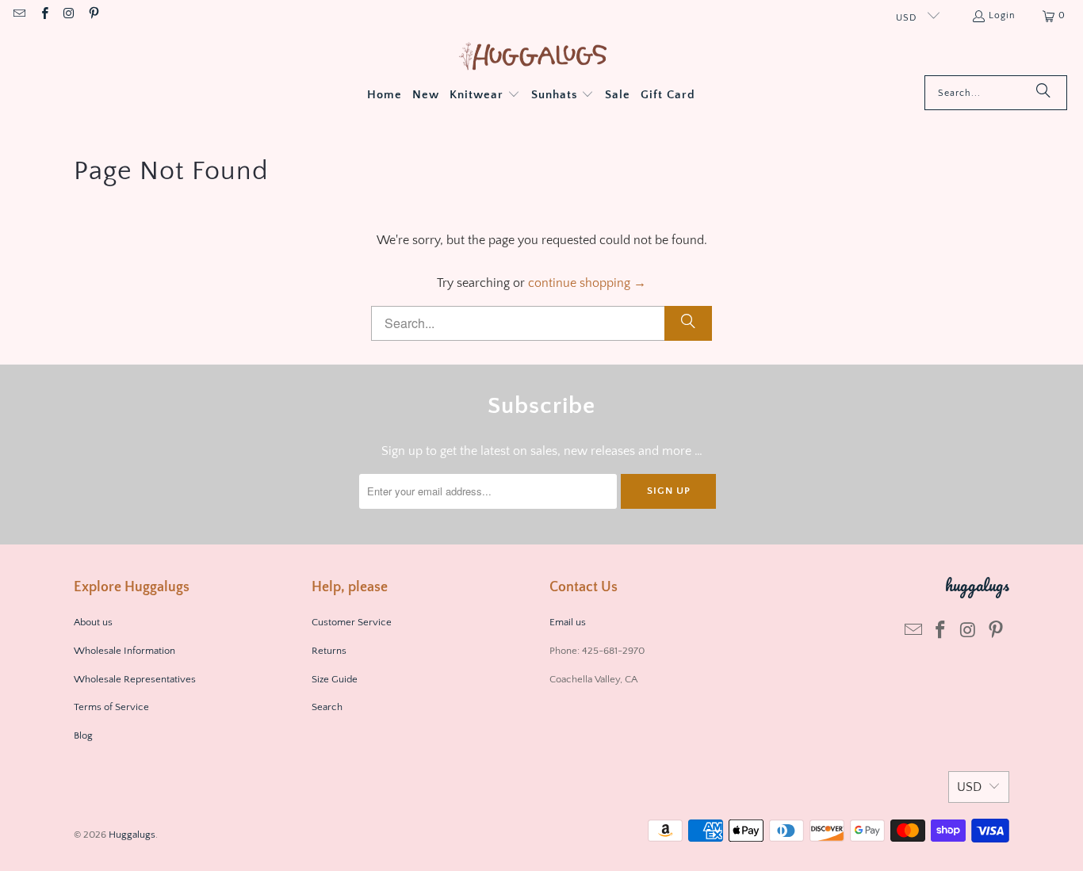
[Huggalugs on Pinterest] (93, 15)
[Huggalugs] (534, 57)
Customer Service (352, 622)
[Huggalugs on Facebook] (43, 15)
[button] (485, 96)
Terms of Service (111, 706)
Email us (568, 622)
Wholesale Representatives (135, 679)
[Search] (1043, 92)
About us (93, 622)
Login (1002, 15)
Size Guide (335, 679)
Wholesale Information (124, 650)
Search (327, 706)
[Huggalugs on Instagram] (68, 15)
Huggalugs (132, 834)
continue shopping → (587, 283)
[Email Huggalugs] (18, 15)
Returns (329, 650)
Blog (83, 735)
